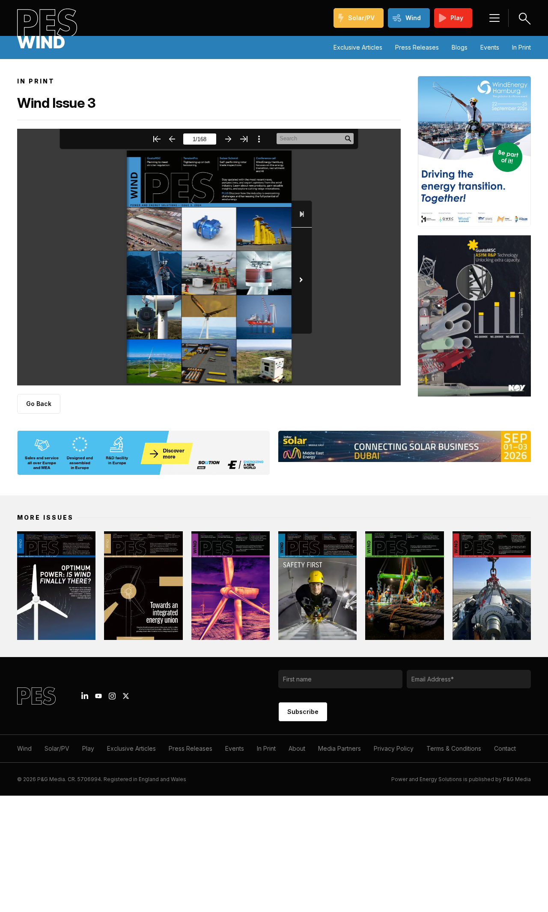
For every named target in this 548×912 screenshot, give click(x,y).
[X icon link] (125, 696)
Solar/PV (361, 17)
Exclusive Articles (358, 47)
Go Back (38, 403)
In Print (521, 47)
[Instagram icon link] (112, 696)
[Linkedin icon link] (84, 696)
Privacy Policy (394, 748)
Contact (505, 748)
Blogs (460, 47)
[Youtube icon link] (98, 696)
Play (456, 17)
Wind (413, 17)
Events (489, 47)
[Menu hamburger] (494, 18)
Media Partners (339, 748)
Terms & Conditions (453, 748)
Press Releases (417, 47)
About (297, 748)
